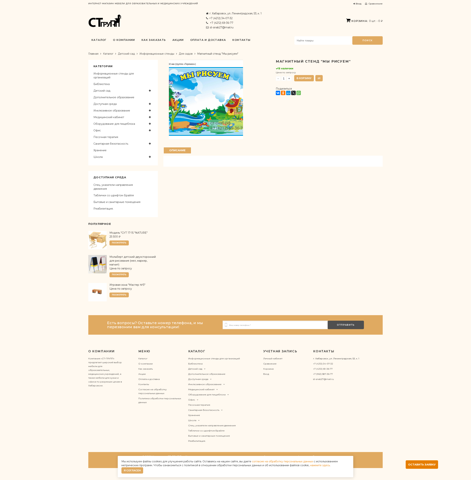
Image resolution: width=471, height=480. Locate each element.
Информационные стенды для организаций (113, 75)
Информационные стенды (156, 53)
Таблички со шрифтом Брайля (113, 195)
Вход (266, 374)
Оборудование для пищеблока (114, 123)
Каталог (99, 40)
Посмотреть (119, 243)
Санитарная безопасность (110, 143)
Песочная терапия (105, 137)
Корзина (268, 368)
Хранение (100, 150)
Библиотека (101, 84)
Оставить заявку (422, 464)
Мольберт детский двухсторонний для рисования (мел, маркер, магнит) (132, 260)
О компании (124, 40)
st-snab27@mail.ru (221, 27)
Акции (178, 40)
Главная (93, 53)
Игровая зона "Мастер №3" (127, 284)
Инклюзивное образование (111, 110)
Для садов (186, 53)
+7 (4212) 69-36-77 (221, 22)
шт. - (367, 21)
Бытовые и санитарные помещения (116, 202)
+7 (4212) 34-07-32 (221, 18)
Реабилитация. (103, 208)
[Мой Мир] (288, 93)
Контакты (241, 40)
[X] (293, 93)
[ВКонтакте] (278, 93)
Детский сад (126, 53)
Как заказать (153, 40)
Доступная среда (105, 104)
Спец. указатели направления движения (113, 186)
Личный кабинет (272, 358)
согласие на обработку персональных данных (282, 461)
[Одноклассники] (283, 93)
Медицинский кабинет (108, 117)
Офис (97, 130)
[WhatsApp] (298, 93)
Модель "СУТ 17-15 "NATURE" (128, 232)
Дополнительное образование (113, 97)
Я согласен (132, 470)
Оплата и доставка (208, 40)
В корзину (304, 78)
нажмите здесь (320, 465)
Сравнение (270, 363)
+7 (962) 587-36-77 (323, 374)
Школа (98, 157)
